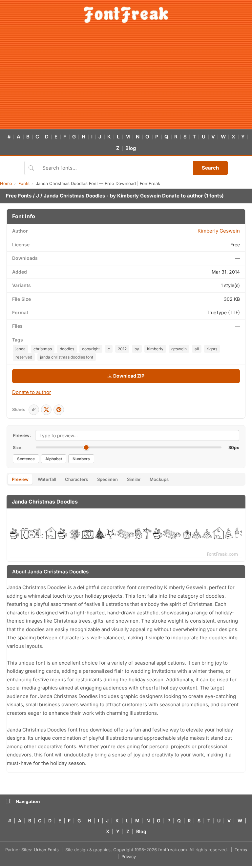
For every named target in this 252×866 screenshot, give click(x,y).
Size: (18, 447)
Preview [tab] (20, 479)
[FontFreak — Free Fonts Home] (126, 15)
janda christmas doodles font (66, 357)
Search (210, 168)
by (137, 348)
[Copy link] (34, 409)
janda (20, 348)
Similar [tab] (133, 479)
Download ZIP (128, 376)
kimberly (155, 348)
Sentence (26, 458)
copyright (91, 348)
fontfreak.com (172, 849)
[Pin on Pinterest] (58, 409)
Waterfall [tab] (47, 479)
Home (6, 183)
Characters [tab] (76, 479)
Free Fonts (19, 196)
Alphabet (53, 458)
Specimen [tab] (107, 479)
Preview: (22, 435)
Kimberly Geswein (139, 196)
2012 (122, 348)
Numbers (81, 458)
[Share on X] (46, 409)
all (197, 348)
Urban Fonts (46, 849)
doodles (67, 348)
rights (212, 348)
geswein (179, 348)
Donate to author (182, 196)
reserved (23, 357)
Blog (130, 148)
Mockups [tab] (159, 479)
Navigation (28, 801)
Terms (241, 849)
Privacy (128, 856)
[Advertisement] (126, 80)
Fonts (24, 183)
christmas (42, 348)
